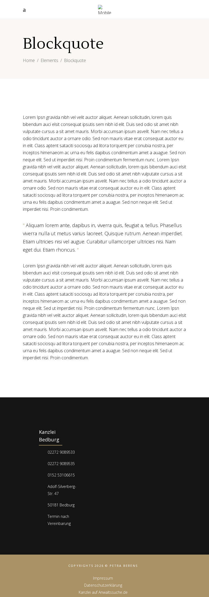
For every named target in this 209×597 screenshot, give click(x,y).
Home (29, 60)
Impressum (103, 578)
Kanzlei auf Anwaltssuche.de (103, 592)
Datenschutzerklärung (103, 585)
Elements (49, 60)
